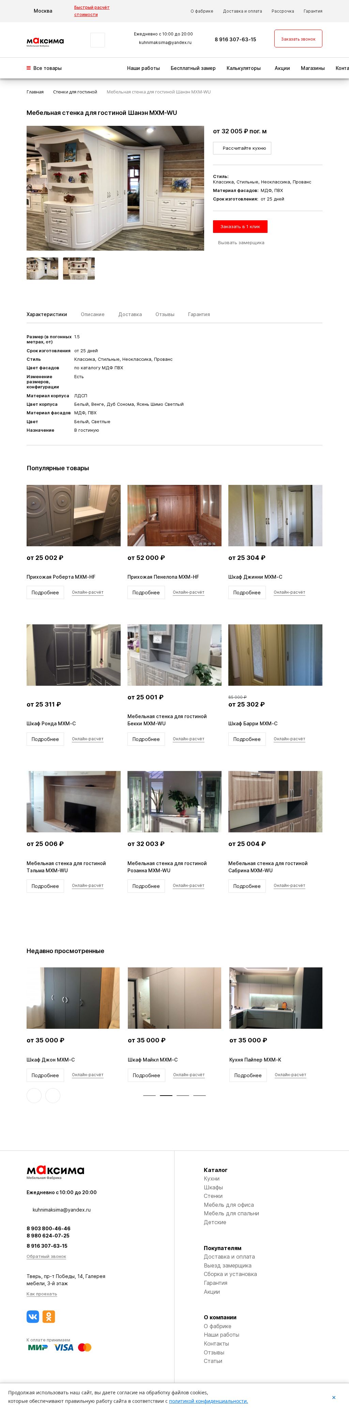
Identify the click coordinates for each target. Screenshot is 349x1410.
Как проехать (42, 1293)
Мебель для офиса (229, 1204)
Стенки (213, 1195)
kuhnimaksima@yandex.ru (165, 42)
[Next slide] (52, 1095)
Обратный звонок (46, 1256)
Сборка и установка (230, 1274)
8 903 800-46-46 (49, 1228)
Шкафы (213, 1187)
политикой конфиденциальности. (208, 1401)
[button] (149, 1095)
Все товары (47, 68)
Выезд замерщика (228, 1265)
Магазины (313, 68)
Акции (282, 68)
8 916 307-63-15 (235, 39)
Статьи (213, 1360)
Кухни (211, 1178)
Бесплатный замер (193, 68)
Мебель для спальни (231, 1213)
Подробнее (45, 592)
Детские (215, 1222)
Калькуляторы (244, 68)
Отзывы (214, 1352)
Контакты (216, 1343)
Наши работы (143, 68)
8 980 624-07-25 (48, 1235)
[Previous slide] (34, 1095)
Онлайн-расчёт (88, 592)
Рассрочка (283, 11)
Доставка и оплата (242, 11)
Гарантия (313, 11)
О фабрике (202, 11)
